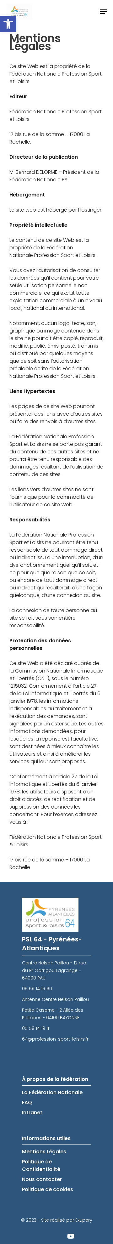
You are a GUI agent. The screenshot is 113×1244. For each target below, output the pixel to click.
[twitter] (39, 1236)
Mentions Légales (44, 1151)
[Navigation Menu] (103, 12)
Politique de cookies (47, 1189)
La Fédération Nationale (52, 1092)
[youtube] (70, 1236)
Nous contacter (42, 1179)
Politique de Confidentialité (41, 1165)
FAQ (27, 1102)
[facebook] (55, 1236)
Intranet (32, 1112)
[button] (8, 24)
